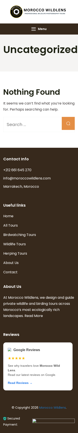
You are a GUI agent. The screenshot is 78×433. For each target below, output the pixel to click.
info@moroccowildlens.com (27, 178)
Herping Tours (15, 253)
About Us (11, 262)
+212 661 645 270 (17, 170)
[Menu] (33, 29)
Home (8, 216)
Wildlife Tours (14, 244)
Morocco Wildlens (52, 407)
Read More (33, 315)
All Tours (10, 225)
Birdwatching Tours (19, 234)
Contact (10, 272)
